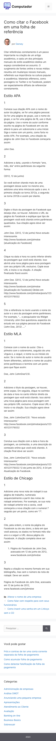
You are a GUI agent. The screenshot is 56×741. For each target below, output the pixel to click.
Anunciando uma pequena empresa (22, 698)
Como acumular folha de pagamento (23, 659)
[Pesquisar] (46, 628)
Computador (22, 6)
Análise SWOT (11, 693)
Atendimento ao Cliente (16, 706)
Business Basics (12, 720)
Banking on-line (12, 715)
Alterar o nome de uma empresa (24, 597)
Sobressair (9, 724)
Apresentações (12, 702)
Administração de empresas (18, 689)
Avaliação (9, 711)
